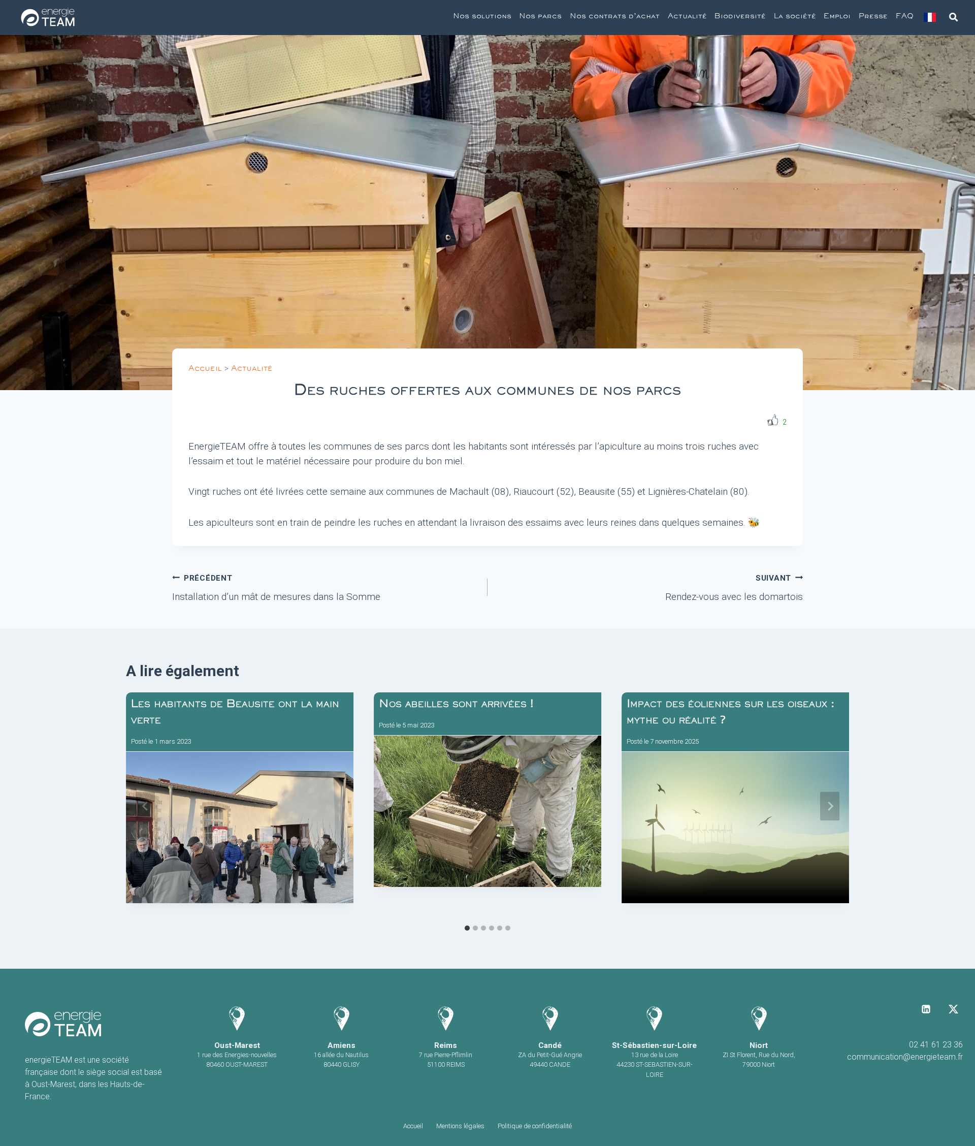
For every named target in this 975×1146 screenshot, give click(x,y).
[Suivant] (829, 805)
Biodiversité (740, 17)
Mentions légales (460, 1126)
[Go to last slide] (145, 805)
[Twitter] (953, 1008)
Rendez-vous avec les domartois (734, 588)
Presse (873, 17)
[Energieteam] (47, 17)
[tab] (467, 928)
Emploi (837, 17)
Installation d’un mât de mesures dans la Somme (276, 588)
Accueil (205, 369)
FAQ (905, 17)
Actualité (687, 17)
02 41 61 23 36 (936, 1044)
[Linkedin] (926, 1008)
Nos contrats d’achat (615, 17)
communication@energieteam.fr (905, 1057)
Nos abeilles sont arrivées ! (456, 705)
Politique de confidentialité (535, 1126)
